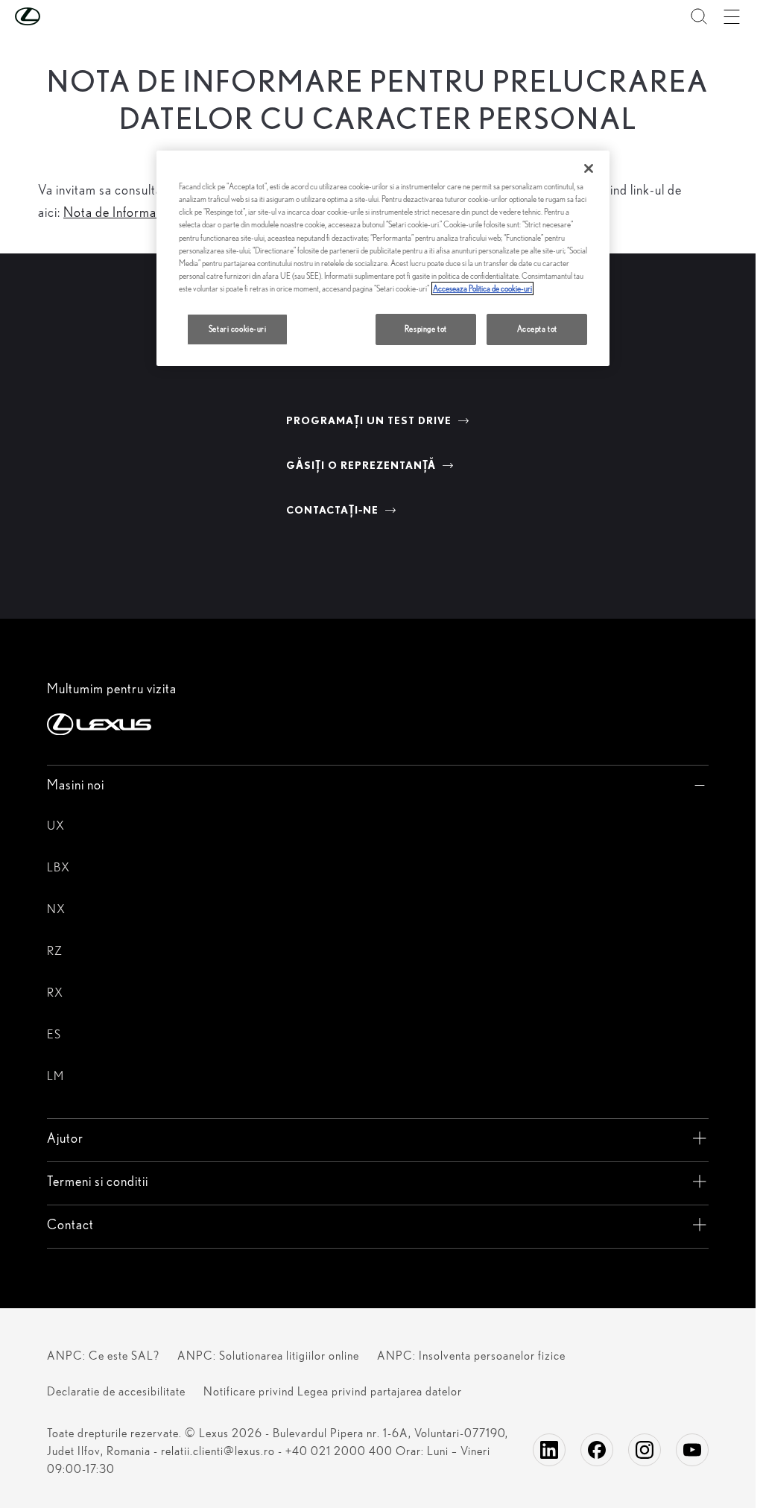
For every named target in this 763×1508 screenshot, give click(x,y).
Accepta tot (537, 329)
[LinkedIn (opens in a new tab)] (549, 1449)
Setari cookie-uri (238, 329)
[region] (383, 258)
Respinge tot (426, 329)
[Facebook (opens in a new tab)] (596, 1449)
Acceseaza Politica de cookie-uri (482, 288)
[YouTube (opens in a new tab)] (692, 1449)
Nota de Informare (115, 212)
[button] (57, 16)
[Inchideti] (588, 168)
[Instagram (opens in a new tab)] (644, 1449)
